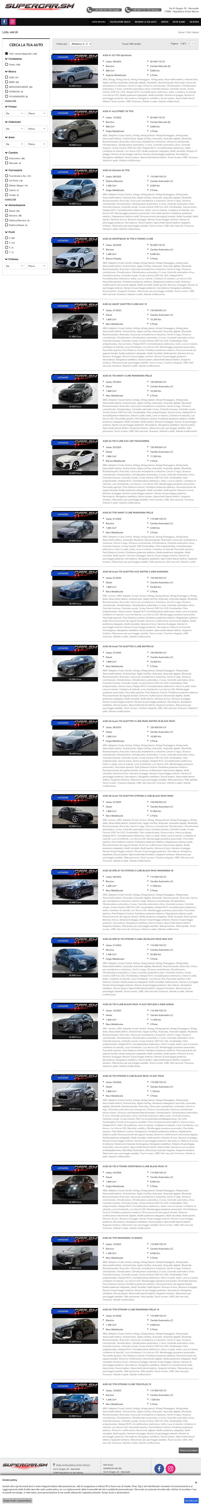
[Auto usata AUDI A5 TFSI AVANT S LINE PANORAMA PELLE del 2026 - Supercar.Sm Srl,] (75, 524)
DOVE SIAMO (179, 22)
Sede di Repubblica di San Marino (73, 1465)
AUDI (14, 77)
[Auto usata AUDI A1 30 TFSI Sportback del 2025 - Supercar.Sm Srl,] (75, 69)
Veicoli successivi (188, 1450)
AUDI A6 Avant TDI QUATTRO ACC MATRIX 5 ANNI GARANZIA (135, 571)
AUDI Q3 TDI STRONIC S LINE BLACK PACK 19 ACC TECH (133, 1076)
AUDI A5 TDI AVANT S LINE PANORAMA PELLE (127, 375)
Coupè (14, 195)
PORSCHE (16, 91)
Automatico (17, 158)
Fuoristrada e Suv (20, 176)
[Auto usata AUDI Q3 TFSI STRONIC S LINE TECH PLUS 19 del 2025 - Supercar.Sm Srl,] (75, 1398)
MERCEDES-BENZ (20, 87)
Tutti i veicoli (192, 32)
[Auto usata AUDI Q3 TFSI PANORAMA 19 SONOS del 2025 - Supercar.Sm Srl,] (75, 1251)
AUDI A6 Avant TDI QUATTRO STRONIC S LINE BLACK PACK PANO (138, 795)
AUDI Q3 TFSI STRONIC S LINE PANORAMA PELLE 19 (131, 1309)
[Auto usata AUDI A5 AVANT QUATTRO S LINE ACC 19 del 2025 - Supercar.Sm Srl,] (75, 318)
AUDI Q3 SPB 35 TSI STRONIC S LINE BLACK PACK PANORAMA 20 (138, 870)
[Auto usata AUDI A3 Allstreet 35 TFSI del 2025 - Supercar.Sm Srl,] (75, 185)
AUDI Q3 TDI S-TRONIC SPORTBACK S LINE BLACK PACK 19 (135, 1166)
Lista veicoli (99, 22)
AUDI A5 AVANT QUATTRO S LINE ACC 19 (125, 304)
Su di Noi (194, 22)
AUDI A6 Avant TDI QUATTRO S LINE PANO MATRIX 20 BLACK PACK (139, 721)
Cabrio (14, 190)
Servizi (164, 22)
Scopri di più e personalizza (17, 1500)
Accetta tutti (191, 1500)
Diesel (14, 211)
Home (181, 32)
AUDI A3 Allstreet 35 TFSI (116, 170)
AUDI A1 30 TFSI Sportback (117, 55)
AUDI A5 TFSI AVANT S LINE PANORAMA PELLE (128, 512)
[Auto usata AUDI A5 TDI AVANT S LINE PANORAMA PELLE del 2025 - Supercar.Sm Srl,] (75, 389)
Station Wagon (18, 185)
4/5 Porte (16, 180)
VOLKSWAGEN (18, 96)
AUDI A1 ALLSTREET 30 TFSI (118, 111)
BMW (14, 82)
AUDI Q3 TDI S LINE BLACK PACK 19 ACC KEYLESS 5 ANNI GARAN (138, 1004)
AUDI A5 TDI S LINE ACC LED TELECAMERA (126, 441)
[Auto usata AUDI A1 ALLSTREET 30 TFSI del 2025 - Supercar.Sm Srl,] (75, 126)
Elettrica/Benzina (19, 220)
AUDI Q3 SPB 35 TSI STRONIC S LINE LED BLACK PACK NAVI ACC (138, 939)
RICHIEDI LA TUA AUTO (146, 22)
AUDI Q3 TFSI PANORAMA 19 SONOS (122, 1238)
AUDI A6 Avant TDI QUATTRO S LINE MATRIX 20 (128, 646)
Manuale (15, 163)
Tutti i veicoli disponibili (23, 53)
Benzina (15, 215)
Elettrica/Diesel (18, 225)
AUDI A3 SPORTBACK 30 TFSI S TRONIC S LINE (128, 238)
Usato (14, 64)
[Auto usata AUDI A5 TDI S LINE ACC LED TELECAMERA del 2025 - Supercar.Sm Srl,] (75, 455)
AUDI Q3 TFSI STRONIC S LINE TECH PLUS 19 (127, 1384)
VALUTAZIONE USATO (120, 22)
